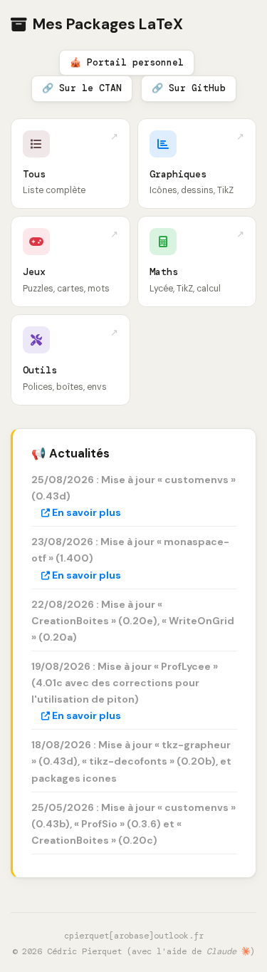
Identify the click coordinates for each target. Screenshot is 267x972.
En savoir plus (85, 512)
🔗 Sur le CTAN (82, 88)
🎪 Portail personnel (127, 62)
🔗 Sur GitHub (189, 88)
